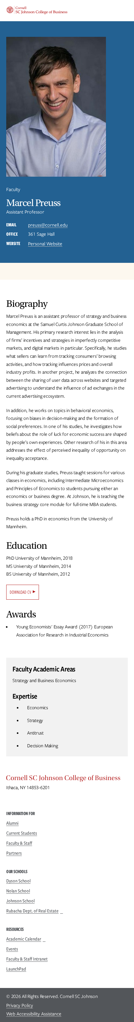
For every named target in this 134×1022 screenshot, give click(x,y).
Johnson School (20, 900)
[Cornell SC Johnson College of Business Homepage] (67, 779)
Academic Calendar (23, 939)
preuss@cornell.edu (48, 225)
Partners (14, 853)
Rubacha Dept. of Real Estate (32, 910)
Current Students (21, 833)
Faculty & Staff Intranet (27, 959)
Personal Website (45, 243)
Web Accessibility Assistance (33, 1013)
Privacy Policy (19, 1005)
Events (12, 949)
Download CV (20, 592)
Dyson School (18, 880)
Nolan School (18, 890)
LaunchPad (16, 968)
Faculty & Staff (19, 843)
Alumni (12, 823)
